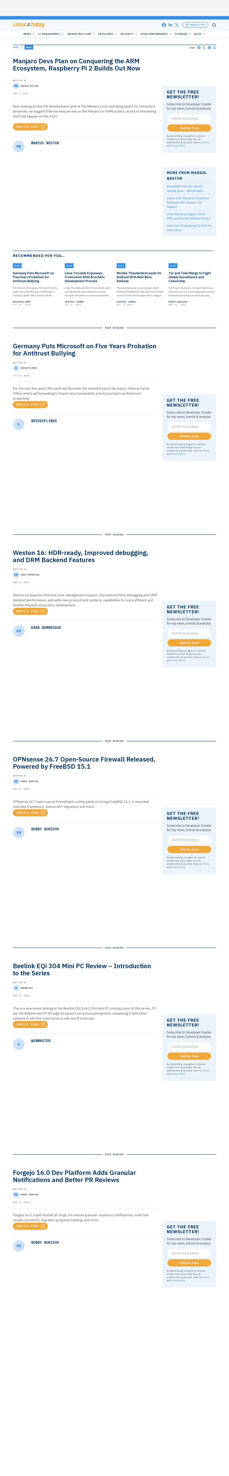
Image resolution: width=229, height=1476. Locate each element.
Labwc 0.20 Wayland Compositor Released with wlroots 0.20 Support (188, 202)
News (27, 34)
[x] (177, 25)
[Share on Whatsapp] (214, 47)
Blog (197, 34)
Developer (105, 34)
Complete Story (27, 126)
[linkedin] (170, 25)
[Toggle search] (214, 25)
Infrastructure (79, 34)
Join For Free (189, 128)
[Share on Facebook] (199, 47)
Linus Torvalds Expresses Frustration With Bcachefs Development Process (85, 277)
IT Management (49, 34)
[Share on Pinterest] (209, 47)
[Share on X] (204, 47)
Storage (181, 34)
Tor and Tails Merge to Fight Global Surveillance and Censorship (190, 277)
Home (16, 47)
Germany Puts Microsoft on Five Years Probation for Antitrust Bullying (33, 277)
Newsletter (197, 24)
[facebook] (164, 25)
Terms (206, 142)
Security (127, 34)
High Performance (154, 34)
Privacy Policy (178, 145)
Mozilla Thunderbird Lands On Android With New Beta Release (139, 277)
